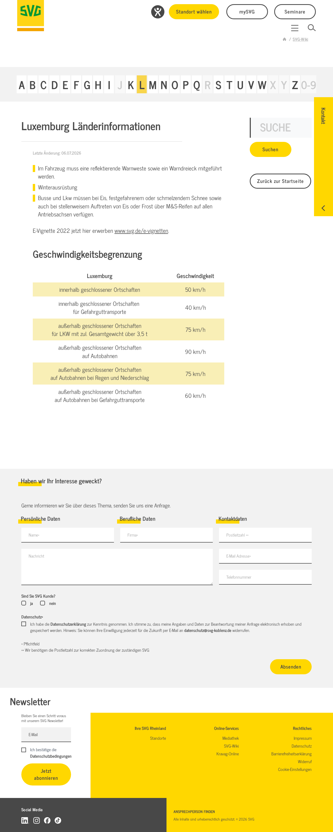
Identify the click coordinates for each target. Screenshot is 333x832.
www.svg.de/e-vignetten (141, 230)
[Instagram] (36, 820)
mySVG (247, 11)
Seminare (295, 11)
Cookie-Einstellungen (295, 769)
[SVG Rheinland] (30, 15)
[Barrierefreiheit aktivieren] (157, 11)
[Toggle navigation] (294, 28)
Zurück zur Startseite (280, 181)
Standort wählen (194, 11)
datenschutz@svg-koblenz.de (207, 630)
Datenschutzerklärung (68, 623)
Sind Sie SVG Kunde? (38, 596)
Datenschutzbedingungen (51, 755)
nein (52, 603)
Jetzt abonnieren (46, 774)
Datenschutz (32, 616)
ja (31, 603)
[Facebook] (47, 820)
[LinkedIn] (25, 820)
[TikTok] (58, 820)
